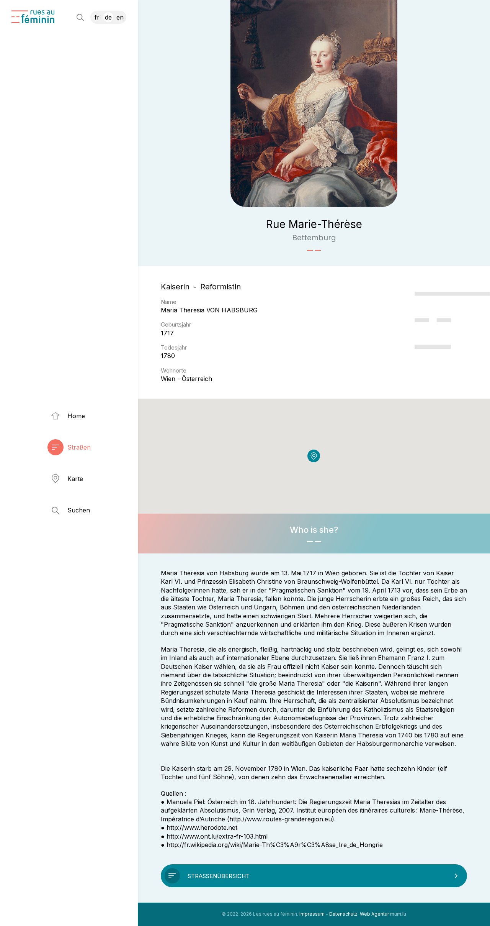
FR (97, 17)
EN (120, 17)
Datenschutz (343, 914)
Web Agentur (374, 914)
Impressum (312, 914)
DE (108, 17)
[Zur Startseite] (32, 16)
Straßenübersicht (219, 876)
